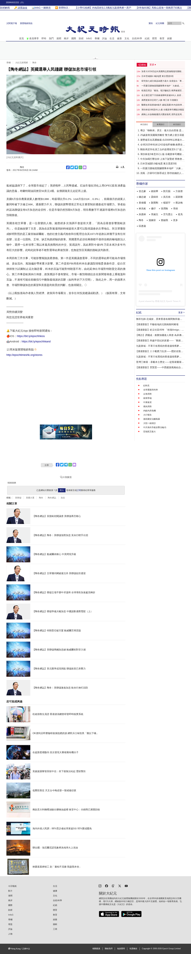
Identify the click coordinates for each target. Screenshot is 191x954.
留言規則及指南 (12, 482)
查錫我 (164, 220)
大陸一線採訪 (149, 423)
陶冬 (34, 62)
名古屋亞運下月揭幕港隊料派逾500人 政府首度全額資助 (162, 95)
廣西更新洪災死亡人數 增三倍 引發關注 (159, 100)
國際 (73, 38)
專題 (10, 924)
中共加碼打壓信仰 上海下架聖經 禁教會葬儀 (162, 159)
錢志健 (142, 197)
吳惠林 (142, 214)
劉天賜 (166, 191)
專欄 (97, 38)
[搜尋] (183, 23)
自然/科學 (137, 38)
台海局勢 (147, 394)
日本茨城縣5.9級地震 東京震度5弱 (157, 76)
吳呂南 (166, 197)
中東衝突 (147, 402)
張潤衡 (164, 208)
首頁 (21, 38)
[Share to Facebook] (68, 167)
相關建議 (96, 949)
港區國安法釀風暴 (151, 419)
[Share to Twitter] (72, 167)
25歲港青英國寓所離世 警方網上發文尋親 (162, 135)
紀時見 (146, 385)
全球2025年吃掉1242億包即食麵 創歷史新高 (162, 144)
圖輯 (55, 924)
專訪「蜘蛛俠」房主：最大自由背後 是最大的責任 (162, 130)
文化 (126, 38)
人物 (10, 934)
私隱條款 (133, 949)
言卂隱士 (168, 214)
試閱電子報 (12, 23)
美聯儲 (18, 497)
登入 (62, 490)
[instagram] (100, 886)
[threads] (113, 886)
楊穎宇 (166, 202)
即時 (43, 38)
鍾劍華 (154, 191)
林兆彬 (142, 208)
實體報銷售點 (26, 23)
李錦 (175, 208)
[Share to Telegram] (76, 167)
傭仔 (153, 208)
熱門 (51, 38)
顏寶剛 (154, 202)
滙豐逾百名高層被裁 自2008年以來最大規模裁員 (162, 140)
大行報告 (147, 415)
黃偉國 (142, 202)
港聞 (58, 38)
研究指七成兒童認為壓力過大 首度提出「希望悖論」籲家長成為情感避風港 (162, 81)
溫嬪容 (152, 220)
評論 (104, 38)
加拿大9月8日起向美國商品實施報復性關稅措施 (162, 71)
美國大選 (30, 497)
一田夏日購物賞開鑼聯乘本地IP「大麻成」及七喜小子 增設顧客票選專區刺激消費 (162, 86)
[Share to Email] (84, 167)
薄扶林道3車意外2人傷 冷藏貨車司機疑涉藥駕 (162, 109)
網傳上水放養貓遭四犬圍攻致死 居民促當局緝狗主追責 (162, 114)
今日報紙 (12, 886)
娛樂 (169, 38)
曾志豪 (142, 191)
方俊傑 (179, 191)
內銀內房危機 (149, 410)
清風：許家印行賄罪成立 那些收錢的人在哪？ (162, 173)
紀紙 (147, 38)
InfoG (89, 38)
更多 (175, 220)
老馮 (180, 214)
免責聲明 (121, 949)
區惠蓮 (142, 226)
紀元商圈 (160, 23)
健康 (119, 38)
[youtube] (126, 886)
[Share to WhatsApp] (80, 167)
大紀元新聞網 (21, 62)
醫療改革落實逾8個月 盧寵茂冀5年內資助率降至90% (162, 105)
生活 (112, 38)
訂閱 (79, 490)
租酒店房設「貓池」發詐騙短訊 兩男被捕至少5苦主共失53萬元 (162, 90)
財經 (81, 38)
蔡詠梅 (179, 202)
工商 (55, 929)
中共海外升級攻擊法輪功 (154, 427)
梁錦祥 (154, 197)
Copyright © (147, 949)
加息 (63, 497)
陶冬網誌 (52, 497)
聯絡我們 (109, 949)
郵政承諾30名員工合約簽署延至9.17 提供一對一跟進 (162, 149)
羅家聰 (179, 197)
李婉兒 (154, 214)
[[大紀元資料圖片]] (65, 114)
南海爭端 (147, 398)
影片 (10, 891)
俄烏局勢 (147, 406)
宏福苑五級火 (149, 431)
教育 (162, 38)
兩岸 (66, 38)
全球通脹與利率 (150, 390)
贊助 (151, 23)
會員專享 (34, 38)
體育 (154, 38)
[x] (119, 886)
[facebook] (106, 886)
